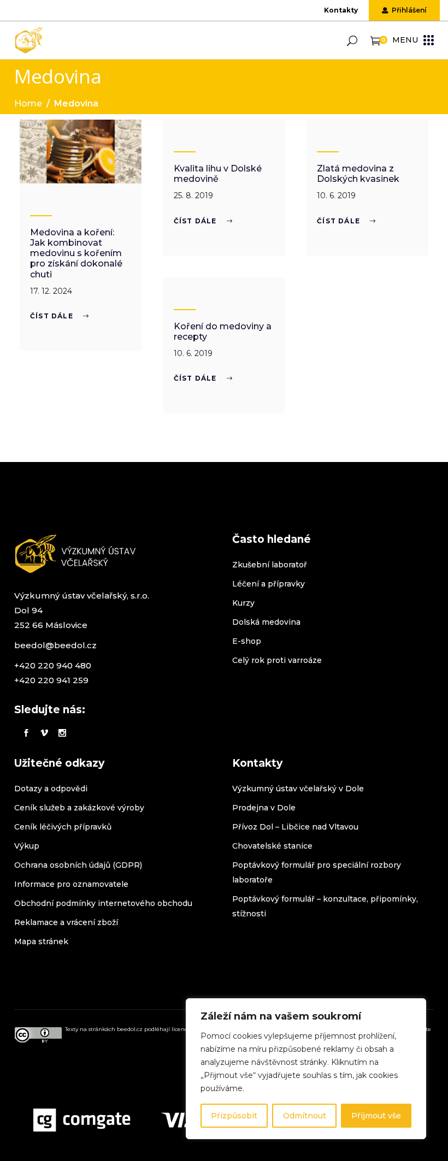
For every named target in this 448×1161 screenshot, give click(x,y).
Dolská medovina (266, 622)
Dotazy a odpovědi (50, 788)
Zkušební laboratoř (269, 565)
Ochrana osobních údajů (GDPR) (78, 865)
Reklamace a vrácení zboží (66, 922)
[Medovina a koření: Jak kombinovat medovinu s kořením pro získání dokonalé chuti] (81, 151)
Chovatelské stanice (272, 846)
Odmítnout (304, 1116)
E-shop (246, 641)
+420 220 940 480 (52, 665)
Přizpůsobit (234, 1116)
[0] (375, 40)
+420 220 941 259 (51, 680)
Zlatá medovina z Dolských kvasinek (358, 173)
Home (28, 103)
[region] (306, 1068)
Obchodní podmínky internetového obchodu (103, 903)
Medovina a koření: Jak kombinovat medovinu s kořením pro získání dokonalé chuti (76, 253)
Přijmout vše (376, 1116)
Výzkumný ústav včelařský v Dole (298, 788)
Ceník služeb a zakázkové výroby (79, 808)
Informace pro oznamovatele (71, 884)
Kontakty (341, 10)
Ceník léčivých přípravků (62, 827)
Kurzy (243, 603)
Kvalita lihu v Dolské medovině (218, 173)
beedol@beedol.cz (55, 645)
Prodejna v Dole (264, 808)
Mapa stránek (41, 941)
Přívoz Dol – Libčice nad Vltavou (295, 827)
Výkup (26, 846)
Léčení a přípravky (268, 584)
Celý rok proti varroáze (277, 660)
